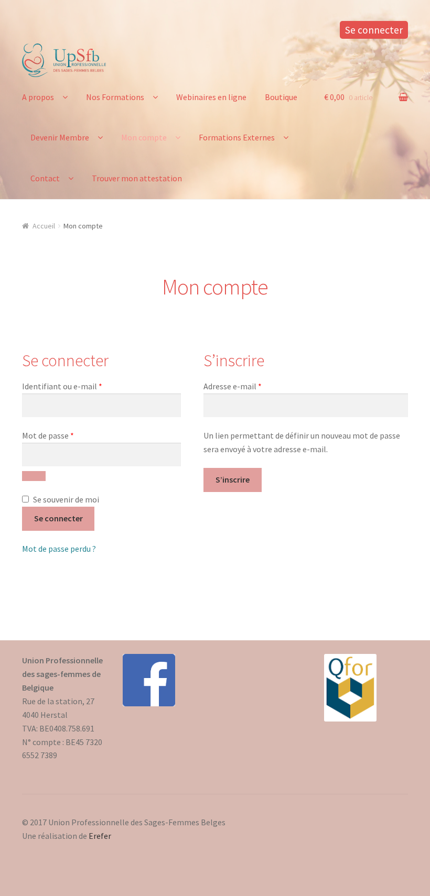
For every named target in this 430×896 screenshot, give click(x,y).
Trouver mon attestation (137, 178)
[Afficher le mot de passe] (34, 476)
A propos (38, 97)
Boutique (281, 97)
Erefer (100, 836)
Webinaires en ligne (211, 97)
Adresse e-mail (253, 385)
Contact (45, 178)
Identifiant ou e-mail (83, 385)
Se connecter (374, 30)
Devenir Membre (59, 137)
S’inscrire (233, 479)
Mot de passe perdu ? (59, 548)
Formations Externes (237, 137)
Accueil (44, 226)
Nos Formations (115, 97)
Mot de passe (68, 435)
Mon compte (144, 137)
